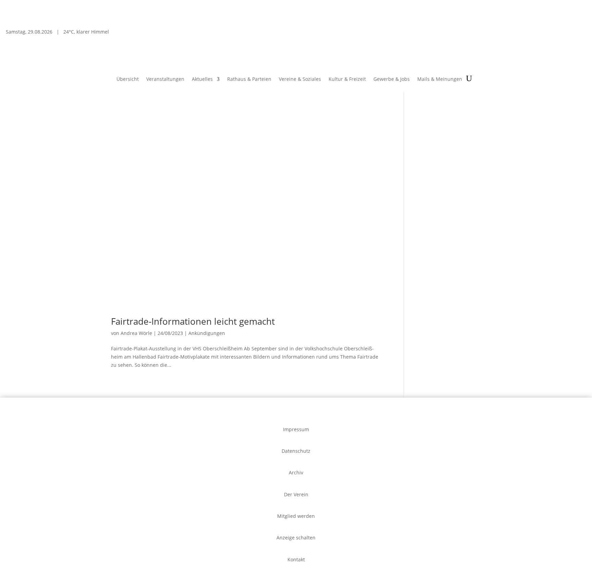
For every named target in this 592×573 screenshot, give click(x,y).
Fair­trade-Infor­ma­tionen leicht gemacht (193, 321)
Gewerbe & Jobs (391, 79)
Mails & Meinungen (439, 79)
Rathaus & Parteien (249, 79)
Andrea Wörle (136, 333)
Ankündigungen (206, 333)
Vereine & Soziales (300, 79)
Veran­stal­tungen (165, 79)
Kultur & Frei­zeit (347, 79)
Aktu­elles (202, 79)
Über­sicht (127, 79)
